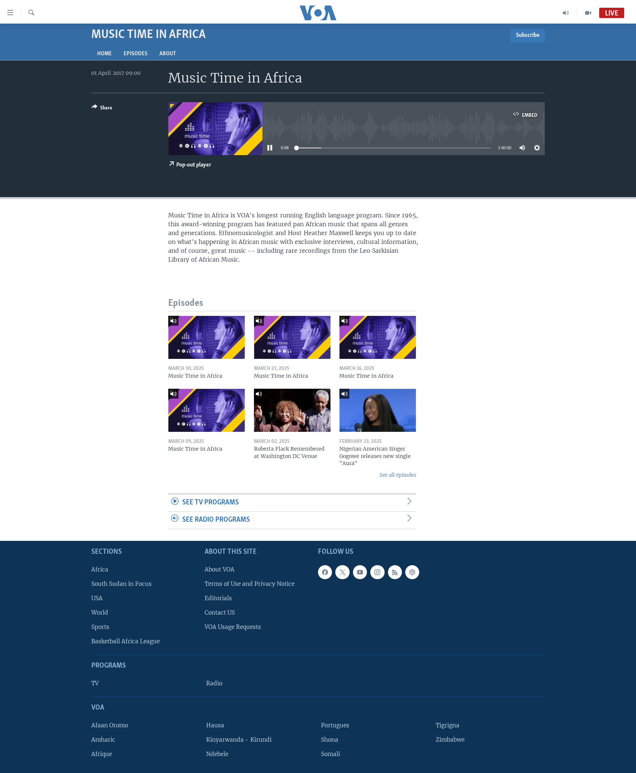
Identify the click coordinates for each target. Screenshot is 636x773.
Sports (100, 626)
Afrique (101, 754)
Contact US (220, 612)
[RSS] (395, 572)
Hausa (215, 724)
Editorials (218, 597)
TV (95, 683)
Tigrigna (447, 724)
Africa (99, 569)
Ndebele (217, 754)
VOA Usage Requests (233, 626)
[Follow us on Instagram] (377, 572)
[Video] (588, 12)
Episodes (136, 54)
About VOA (219, 569)
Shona (329, 739)
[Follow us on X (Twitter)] (342, 572)
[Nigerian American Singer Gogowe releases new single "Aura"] (377, 410)
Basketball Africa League (125, 641)
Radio (214, 683)
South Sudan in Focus (121, 583)
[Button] (102, 109)
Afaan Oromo (109, 724)
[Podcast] (412, 572)
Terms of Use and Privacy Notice (249, 583)
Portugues (335, 724)
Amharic (103, 739)
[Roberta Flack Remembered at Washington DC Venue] (292, 410)
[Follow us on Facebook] (325, 572)
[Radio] (566, 12)
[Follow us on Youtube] (360, 572)
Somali (330, 754)
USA (97, 597)
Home (104, 54)
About (167, 54)
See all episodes (397, 475)
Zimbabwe (450, 739)
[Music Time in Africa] (206, 337)
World (99, 612)
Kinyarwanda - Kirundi (239, 739)
